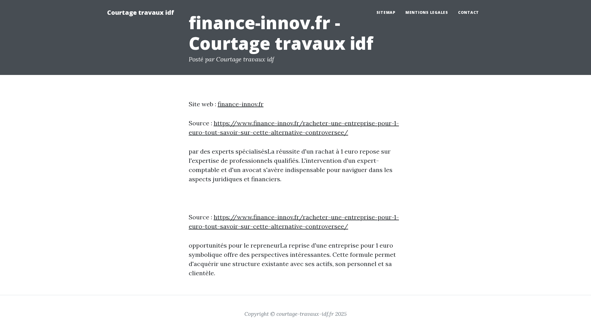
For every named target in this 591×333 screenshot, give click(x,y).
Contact (468, 12)
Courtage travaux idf (140, 12)
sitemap (386, 12)
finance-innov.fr (240, 104)
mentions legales (426, 12)
